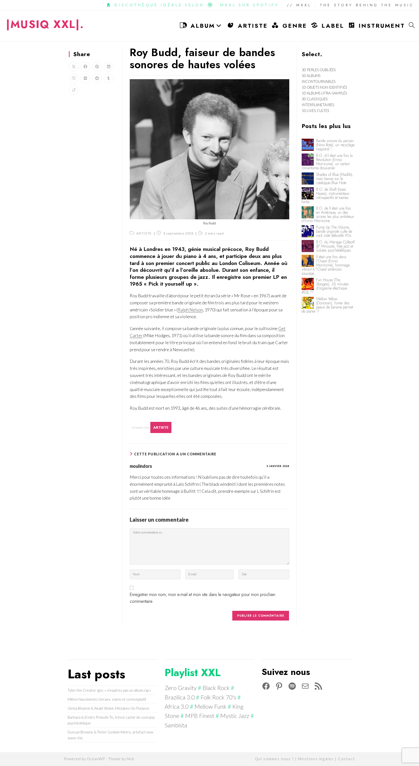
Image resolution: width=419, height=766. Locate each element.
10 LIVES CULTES (315, 110)
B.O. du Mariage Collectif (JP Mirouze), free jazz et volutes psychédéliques (335, 246)
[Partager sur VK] (85, 78)
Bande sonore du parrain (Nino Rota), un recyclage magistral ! (335, 145)
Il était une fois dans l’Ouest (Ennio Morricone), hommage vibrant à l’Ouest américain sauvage (326, 265)
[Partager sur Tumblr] (108, 78)
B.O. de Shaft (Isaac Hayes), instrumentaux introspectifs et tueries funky (325, 195)
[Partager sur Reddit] (97, 78)
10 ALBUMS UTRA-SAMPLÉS (324, 93)
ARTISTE (144, 233)
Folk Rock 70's (218, 697)
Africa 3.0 (177, 706)
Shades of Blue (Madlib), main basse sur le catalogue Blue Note (334, 179)
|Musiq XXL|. (45, 24)
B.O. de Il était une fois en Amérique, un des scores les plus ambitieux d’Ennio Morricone (328, 214)
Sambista (176, 725)
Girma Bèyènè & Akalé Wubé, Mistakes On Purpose (108, 708)
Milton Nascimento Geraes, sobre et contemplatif (107, 699)
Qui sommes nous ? (274, 759)
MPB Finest (199, 715)
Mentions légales (316, 759)
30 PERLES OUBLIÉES (319, 70)
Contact (346, 759)
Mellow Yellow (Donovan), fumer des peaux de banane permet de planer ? (327, 305)
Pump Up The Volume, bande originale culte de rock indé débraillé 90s (334, 231)
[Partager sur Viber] (74, 78)
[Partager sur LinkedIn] (108, 67)
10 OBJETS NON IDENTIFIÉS (324, 87)
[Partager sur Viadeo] (74, 90)
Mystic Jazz (234, 715)
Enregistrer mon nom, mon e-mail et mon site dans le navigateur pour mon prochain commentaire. (202, 598)
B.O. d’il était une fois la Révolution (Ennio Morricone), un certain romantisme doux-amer (327, 162)
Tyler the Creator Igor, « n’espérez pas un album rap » (109, 690)
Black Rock (216, 687)
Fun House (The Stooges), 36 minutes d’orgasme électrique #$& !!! (325, 286)
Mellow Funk (210, 706)
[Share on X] (74, 67)
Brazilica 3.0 (180, 697)
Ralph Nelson (190, 309)
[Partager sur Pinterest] (97, 67)
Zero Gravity (181, 687)
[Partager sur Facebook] (85, 67)
